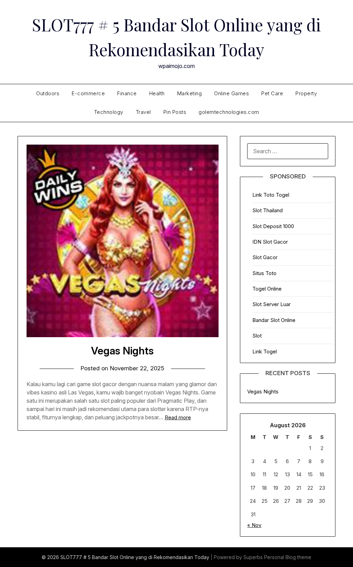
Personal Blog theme (287, 557)
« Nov (254, 525)
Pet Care (272, 93)
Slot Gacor (265, 257)
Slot (257, 335)
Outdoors (47, 93)
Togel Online (267, 288)
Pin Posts (174, 112)
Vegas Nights (122, 350)
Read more (178, 417)
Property (306, 93)
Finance (127, 93)
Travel (143, 112)
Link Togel (264, 351)
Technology (108, 112)
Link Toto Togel (270, 195)
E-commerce (88, 93)
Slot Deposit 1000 (273, 226)
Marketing (189, 93)
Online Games (231, 93)
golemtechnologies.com (229, 112)
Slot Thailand (267, 210)
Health (157, 93)
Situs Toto (264, 273)
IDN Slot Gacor (270, 241)
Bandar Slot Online (273, 320)
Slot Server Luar (271, 304)
